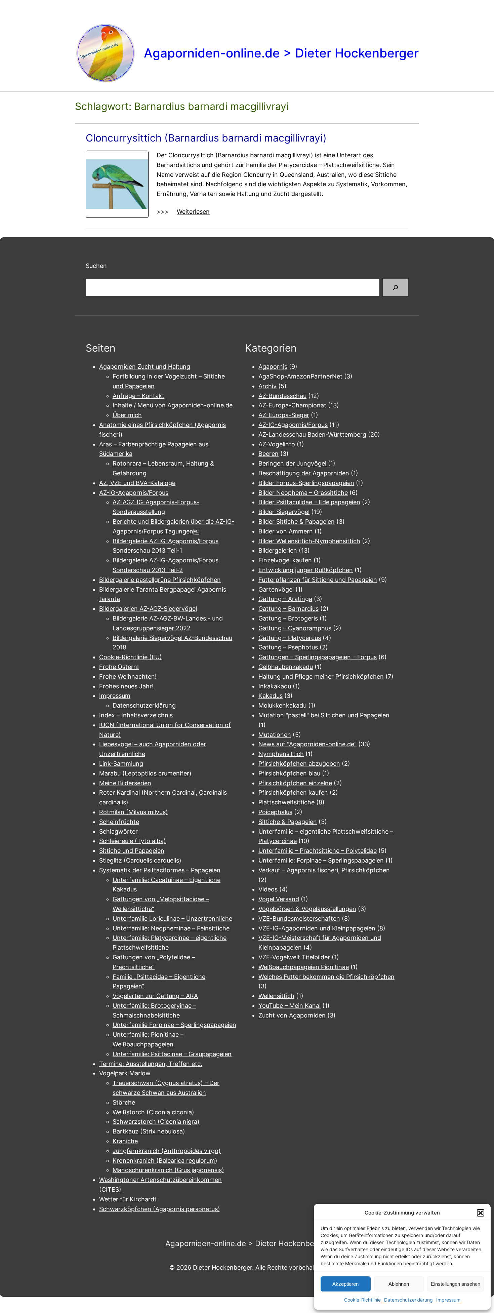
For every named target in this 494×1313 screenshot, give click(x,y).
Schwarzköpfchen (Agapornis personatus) (159, 1208)
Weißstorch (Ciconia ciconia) (153, 1112)
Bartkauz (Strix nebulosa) (149, 1131)
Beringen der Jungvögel (292, 463)
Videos (268, 889)
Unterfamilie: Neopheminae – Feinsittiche (171, 928)
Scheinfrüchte (119, 821)
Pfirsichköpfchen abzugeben (299, 763)
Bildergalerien (277, 550)
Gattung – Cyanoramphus (294, 628)
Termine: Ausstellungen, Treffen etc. (150, 1063)
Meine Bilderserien (125, 783)
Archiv (267, 386)
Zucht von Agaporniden (292, 1015)
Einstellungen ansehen (455, 1284)
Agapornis (272, 366)
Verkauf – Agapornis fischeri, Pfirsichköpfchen (324, 870)
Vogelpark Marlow (125, 1073)
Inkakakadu (274, 686)
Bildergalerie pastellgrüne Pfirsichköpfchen (160, 579)
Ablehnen (398, 1284)
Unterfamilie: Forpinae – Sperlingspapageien (321, 860)
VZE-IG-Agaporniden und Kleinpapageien (316, 928)
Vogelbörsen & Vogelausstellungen (307, 908)
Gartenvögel (276, 589)
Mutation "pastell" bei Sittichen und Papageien (323, 715)
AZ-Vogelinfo (276, 444)
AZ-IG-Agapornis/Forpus (133, 492)
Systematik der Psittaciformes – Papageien (159, 870)
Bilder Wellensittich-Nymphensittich (309, 541)
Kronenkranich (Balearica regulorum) (165, 1160)
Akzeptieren (345, 1284)
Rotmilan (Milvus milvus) (133, 811)
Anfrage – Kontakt (138, 395)
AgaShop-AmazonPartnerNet (300, 376)
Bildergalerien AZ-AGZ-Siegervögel (148, 608)
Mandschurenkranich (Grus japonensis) (168, 1169)
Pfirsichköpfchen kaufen (293, 792)
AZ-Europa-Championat (292, 405)
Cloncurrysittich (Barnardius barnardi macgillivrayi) (206, 138)
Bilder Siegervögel (284, 511)
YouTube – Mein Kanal (289, 1005)
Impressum (448, 1300)
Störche (124, 1102)
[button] (480, 1212)
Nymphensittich (281, 753)
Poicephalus (275, 811)
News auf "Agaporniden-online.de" (307, 744)
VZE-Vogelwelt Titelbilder (294, 957)
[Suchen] (395, 287)
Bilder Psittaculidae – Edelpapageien (309, 502)
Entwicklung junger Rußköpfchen (305, 569)
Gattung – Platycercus (289, 637)
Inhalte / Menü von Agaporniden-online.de (173, 405)
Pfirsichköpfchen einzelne (295, 783)
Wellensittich (276, 995)
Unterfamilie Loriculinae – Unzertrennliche (172, 918)
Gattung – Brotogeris (288, 618)
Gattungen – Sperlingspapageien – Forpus (317, 657)
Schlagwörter (118, 831)
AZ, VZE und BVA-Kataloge (137, 482)
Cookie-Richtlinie (362, 1300)
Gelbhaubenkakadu (285, 666)
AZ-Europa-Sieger (283, 415)
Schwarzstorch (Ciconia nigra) (156, 1121)
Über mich (127, 415)
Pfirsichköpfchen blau (289, 773)
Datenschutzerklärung (408, 1300)
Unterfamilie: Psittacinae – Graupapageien (172, 1054)
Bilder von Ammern (285, 531)
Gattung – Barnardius (288, 608)
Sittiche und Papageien (131, 850)
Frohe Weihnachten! (128, 676)
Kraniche (125, 1141)
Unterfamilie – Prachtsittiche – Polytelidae (317, 850)
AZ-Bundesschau (282, 395)
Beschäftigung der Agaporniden (303, 473)
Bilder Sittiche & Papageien (296, 521)
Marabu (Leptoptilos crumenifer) (145, 773)
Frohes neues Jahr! (126, 686)
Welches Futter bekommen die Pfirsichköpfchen (326, 976)
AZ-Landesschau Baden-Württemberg (312, 434)
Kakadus (270, 695)
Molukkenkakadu (282, 705)
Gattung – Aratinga (285, 598)
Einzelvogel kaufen (285, 560)
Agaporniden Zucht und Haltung (144, 366)
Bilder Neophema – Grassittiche (303, 492)
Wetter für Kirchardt (128, 1199)
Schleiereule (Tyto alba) (132, 840)
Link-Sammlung (121, 763)
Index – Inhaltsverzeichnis (136, 715)
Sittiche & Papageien (287, 821)
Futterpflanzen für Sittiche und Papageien (317, 579)
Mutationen (274, 734)
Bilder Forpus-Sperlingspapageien (306, 482)
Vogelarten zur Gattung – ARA (155, 995)
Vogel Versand (278, 899)
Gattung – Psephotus (288, 647)
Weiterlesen (193, 212)
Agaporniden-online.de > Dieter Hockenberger (281, 53)
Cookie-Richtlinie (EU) (130, 657)
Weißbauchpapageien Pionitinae (303, 966)
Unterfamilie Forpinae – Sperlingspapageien (174, 1024)
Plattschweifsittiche (286, 802)
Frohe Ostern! (119, 666)
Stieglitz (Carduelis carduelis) (140, 860)
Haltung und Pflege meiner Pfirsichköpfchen (321, 676)
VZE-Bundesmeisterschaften (299, 918)
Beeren (268, 453)
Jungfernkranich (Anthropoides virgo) (167, 1150)
